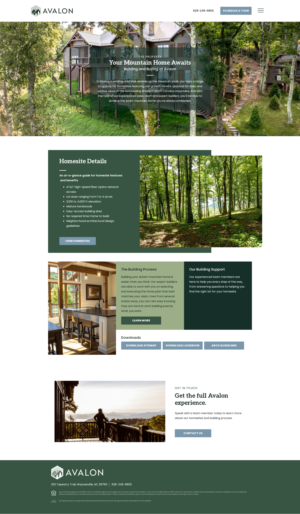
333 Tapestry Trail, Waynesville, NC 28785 (79, 485)
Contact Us (193, 433)
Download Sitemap (141, 345)
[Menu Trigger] (260, 10)
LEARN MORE (141, 320)
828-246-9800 (203, 11)
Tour (236, 11)
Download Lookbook (183, 345)
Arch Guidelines (224, 345)
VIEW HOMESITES (77, 241)
